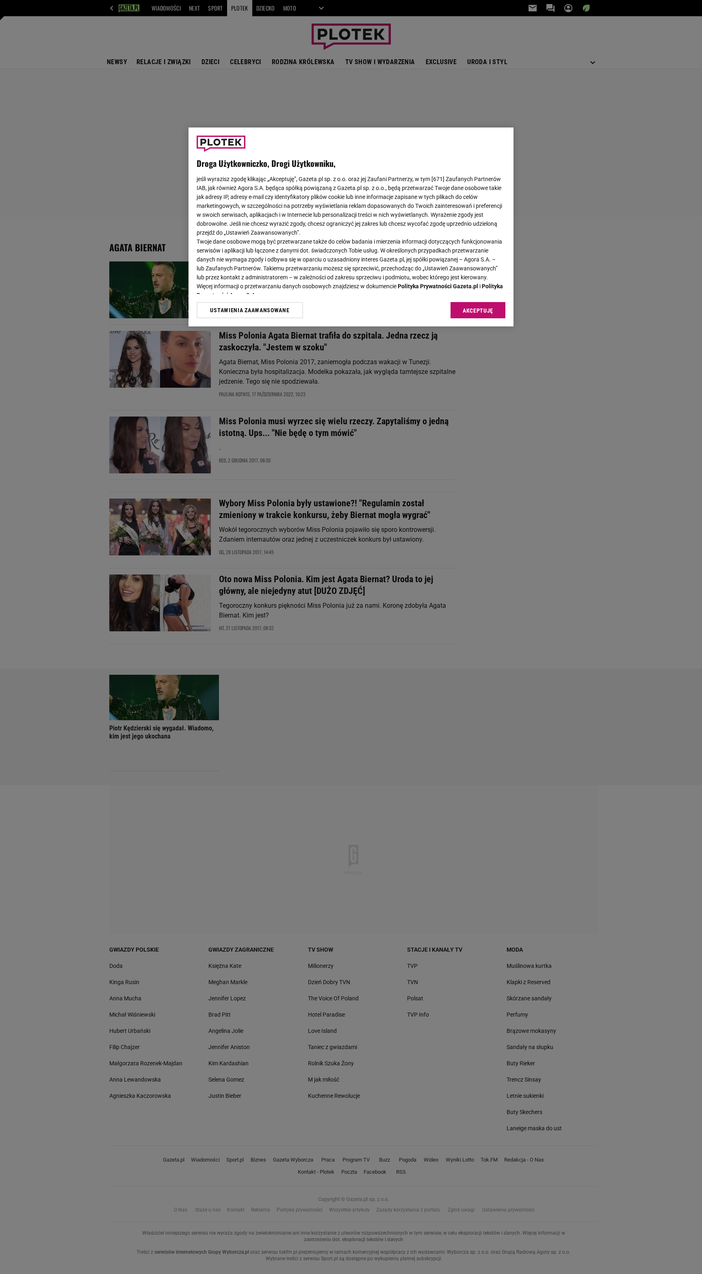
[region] (351, 226)
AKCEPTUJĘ (478, 310)
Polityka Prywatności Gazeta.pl (438, 286)
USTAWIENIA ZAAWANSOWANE (249, 310)
